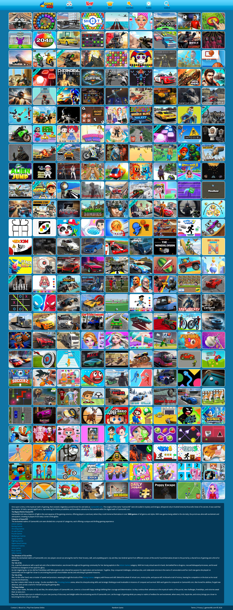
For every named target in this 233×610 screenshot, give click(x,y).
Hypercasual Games (19, 543)
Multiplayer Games (18, 536)
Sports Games (17, 538)
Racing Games (17, 526)
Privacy (200, 608)
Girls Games (16, 548)
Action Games (17, 524)
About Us (21, 608)
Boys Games (16, 551)
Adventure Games (18, 546)
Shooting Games (18, 529)
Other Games (16, 553)
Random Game (117, 608)
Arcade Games (17, 531)
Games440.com (96, 507)
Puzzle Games (17, 534)
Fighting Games (17, 541)
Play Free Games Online (35, 608)
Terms (193, 608)
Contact (14, 608)
